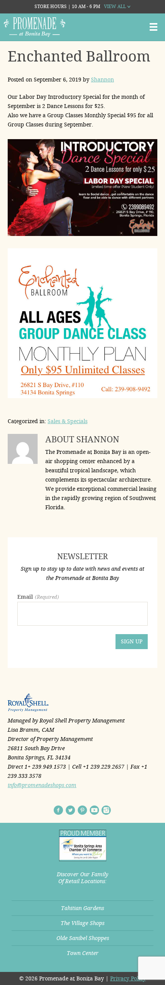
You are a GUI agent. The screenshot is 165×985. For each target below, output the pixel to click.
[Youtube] (94, 810)
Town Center (83, 953)
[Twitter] (70, 810)
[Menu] (153, 27)
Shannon (102, 79)
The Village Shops (82, 923)
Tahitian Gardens (82, 908)
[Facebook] (58, 810)
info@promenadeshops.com (42, 785)
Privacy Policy (128, 978)
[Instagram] (106, 810)
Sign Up (131, 641)
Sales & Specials (67, 421)
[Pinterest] (82, 810)
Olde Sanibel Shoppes (82, 938)
